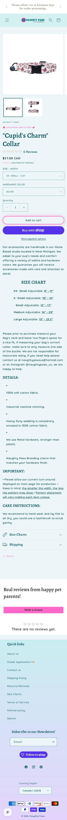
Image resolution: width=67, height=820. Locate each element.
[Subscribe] (53, 742)
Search (11, 718)
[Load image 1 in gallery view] (13, 107)
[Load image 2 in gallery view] (33, 107)
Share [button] (10, 556)
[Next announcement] (60, 7)
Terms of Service (18, 702)
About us (13, 653)
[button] (7, 20)
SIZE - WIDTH (10, 168)
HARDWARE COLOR (14, 184)
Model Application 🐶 (20, 662)
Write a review (33, 609)
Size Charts (14, 694)
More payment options (33, 238)
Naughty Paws (37, 816)
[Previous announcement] (7, 7)
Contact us (14, 670)
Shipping (7, 163)
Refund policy (16, 710)
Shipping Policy (17, 678)
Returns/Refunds (18, 686)
